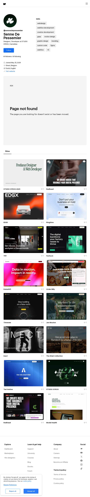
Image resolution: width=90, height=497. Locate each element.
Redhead (50, 189)
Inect (6, 356)
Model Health (51, 423)
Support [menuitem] (30, 449)
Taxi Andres (8, 389)
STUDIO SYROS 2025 (12, 189)
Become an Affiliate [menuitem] (61, 462)
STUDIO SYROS (52, 389)
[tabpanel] (45, 291)
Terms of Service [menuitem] (60, 474)
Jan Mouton (51, 322)
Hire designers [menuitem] (9, 458)
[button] (9, 50)
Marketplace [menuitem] (9, 453)
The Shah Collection (54, 356)
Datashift (7, 289)
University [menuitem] (31, 453)
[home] (4, 4)
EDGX (6, 222)
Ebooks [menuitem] (30, 466)
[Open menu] (86, 4)
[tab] (7, 151)
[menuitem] (81, 449)
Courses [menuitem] (31, 458)
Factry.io (49, 256)
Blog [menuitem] (29, 462)
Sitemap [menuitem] (57, 458)
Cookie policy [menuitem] (59, 483)
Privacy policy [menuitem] (59, 479)
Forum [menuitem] (30, 471)
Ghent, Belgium (11, 65)
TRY (5, 256)
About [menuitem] (56, 449)
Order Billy (50, 289)
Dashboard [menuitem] (8, 449)
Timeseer (7, 322)
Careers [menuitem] (56, 453)
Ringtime (50, 222)
